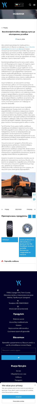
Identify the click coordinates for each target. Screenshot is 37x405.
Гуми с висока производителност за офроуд (18, 48)
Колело (18, 325)
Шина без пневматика (18, 322)
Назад (5, 28)
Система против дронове (19, 331)
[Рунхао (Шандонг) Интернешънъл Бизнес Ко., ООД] (4, 5)
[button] (29, 216)
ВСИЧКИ (18, 209)
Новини (18, 377)
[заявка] (34, 194)
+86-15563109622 (22, 303)
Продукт (18, 380)
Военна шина (18, 319)
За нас (18, 371)
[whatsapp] (34, 199)
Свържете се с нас (18, 374)
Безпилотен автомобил (18, 328)
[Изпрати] (18, 357)
